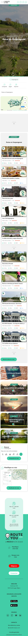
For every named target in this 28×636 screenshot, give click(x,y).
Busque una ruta (15, 556)
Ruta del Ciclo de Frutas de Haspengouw (12, 158)
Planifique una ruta (15, 547)
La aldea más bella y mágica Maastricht (12, 238)
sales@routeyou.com (14, 627)
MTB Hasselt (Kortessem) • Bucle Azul (11, 303)
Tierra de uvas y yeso (7, 198)
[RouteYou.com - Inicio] (7, 2)
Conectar (14, 573)
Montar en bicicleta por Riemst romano (12, 283)
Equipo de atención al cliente (14, 634)
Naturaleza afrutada (7, 263)
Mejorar (14, 566)
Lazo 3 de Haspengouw (8, 218)
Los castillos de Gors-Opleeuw (10, 343)
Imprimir (16, 86)
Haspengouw (14, 79)
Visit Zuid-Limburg (6, 75)
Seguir (10, 86)
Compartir (4, 86)
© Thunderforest (14, 110)
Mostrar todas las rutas (8, 359)
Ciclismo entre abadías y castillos (10, 178)
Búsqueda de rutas (14, 458)
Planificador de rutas (14, 488)
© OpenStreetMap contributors (22, 110)
